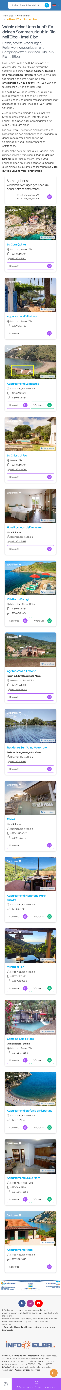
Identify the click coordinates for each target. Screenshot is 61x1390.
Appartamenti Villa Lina (22, 316)
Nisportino (8, 134)
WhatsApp (38, 405)
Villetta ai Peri (15, 967)
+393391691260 (18, 685)
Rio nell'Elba (27, 63)
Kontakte (14, 265)
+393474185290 (18, 1187)
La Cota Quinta (16, 244)
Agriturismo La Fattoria (21, 671)
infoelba (6, 1367)
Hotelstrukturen (40, 116)
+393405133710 (18, 253)
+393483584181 (17, 909)
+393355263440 (18, 1259)
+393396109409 (18, 325)
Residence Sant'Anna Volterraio (27, 747)
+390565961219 (18, 541)
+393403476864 (18, 393)
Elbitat (11, 819)
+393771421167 (17, 1120)
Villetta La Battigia (18, 599)
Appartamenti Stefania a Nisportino (29, 1110)
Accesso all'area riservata (27, 1370)
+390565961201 (18, 258)
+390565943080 (18, 689)
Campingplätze (39, 120)
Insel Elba (8, 15)
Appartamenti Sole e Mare (23, 1178)
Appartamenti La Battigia (23, 383)
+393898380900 (18, 980)
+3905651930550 (19, 1052)
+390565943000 (18, 469)
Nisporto (43, 130)
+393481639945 (18, 837)
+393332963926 (18, 976)
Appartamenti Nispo (19, 1250)
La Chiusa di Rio (17, 455)
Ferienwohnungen (12, 120)
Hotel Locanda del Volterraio (25, 527)
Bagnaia (44, 151)
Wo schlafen (23, 15)
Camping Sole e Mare (20, 1039)
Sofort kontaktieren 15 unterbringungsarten (28, 197)
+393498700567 (18, 833)
